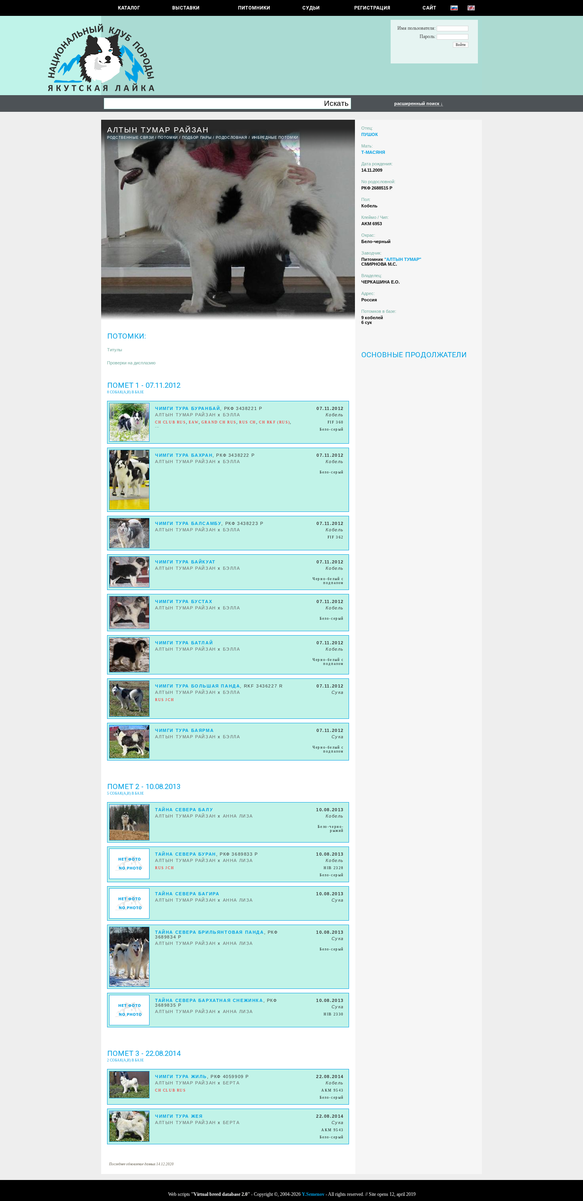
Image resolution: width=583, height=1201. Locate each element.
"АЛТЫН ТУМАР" (402, 259)
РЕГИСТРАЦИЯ (372, 8)
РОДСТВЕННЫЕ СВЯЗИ (130, 138)
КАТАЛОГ (129, 8)
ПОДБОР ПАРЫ (196, 138)
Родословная (231, 138)
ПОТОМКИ (168, 138)
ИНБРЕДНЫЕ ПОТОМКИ (275, 138)
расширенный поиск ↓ (418, 103)
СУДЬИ (311, 8)
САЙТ (429, 8)
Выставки (185, 8)
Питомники (254, 8)
